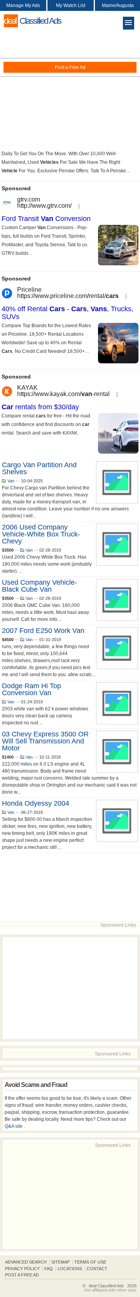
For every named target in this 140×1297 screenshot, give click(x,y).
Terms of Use (90, 1262)
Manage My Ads (23, 5)
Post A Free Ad (22, 1274)
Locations (70, 1268)
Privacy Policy (22, 1268)
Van (10, 480)
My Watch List (70, 5)
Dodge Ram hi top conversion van (31, 689)
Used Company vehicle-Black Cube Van (39, 585)
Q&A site (14, 1126)
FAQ (48, 1268)
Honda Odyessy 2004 (35, 803)
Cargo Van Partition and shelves (39, 468)
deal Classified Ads (106, 1285)
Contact (97, 1268)
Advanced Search (26, 1262)
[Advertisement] (70, 89)
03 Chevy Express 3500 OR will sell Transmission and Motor (45, 741)
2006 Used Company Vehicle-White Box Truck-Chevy (41, 534)
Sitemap (60, 1262)
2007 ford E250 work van (43, 630)
